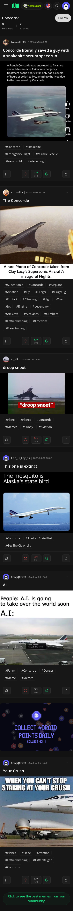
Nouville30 (18, 42)
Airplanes (32, 314)
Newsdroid (14, 161)
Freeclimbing (16, 328)
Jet (9, 306)
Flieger (41, 292)
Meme (11, 678)
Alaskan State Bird (40, 538)
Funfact (12, 299)
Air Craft (12, 314)
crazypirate (18, 576)
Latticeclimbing (17, 321)
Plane (11, 420)
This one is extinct (20, 466)
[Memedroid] (15, 5)
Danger (48, 670)
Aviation (12, 292)
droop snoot (14, 367)
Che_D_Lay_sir (20, 458)
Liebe (27, 853)
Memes (12, 427)
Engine (22, 306)
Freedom (41, 321)
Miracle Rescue (48, 154)
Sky (60, 299)
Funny (29, 427)
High (47, 299)
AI (5, 584)
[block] (67, 42)
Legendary (42, 306)
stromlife (17, 192)
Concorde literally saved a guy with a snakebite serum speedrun (36, 53)
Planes (26, 420)
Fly (28, 292)
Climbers (52, 314)
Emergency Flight (18, 154)
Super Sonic (15, 285)
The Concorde (16, 200)
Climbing (31, 299)
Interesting (36, 161)
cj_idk (15, 359)
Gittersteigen (43, 860)
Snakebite (34, 147)
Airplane (56, 285)
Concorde (13, 147)
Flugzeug (60, 292)
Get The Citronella (19, 545)
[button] (57, 6)
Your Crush (13, 770)
